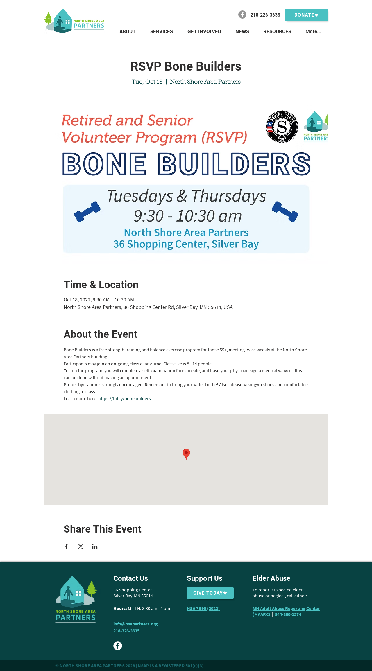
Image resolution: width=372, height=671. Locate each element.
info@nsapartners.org (135, 624)
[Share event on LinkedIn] (95, 546)
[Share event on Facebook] (66, 546)
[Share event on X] (80, 546)
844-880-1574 (288, 614)
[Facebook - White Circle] (117, 645)
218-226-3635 (126, 631)
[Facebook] (242, 14)
